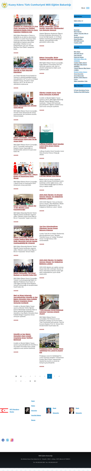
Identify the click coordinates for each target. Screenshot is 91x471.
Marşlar (33, 420)
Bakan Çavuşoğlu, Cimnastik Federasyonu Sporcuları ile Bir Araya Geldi (25, 139)
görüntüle (16, 52)
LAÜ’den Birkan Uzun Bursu (50, 176)
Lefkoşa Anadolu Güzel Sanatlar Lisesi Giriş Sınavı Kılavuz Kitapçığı (51, 146)
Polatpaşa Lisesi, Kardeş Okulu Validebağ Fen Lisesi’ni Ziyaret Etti (51, 350)
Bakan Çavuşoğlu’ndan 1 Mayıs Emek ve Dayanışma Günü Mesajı (26, 176)
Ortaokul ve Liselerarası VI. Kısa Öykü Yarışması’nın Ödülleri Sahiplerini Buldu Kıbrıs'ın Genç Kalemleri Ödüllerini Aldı (26, 29)
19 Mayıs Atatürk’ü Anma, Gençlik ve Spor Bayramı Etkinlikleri (23, 70)
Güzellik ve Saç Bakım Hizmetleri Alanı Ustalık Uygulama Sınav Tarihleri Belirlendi (23, 337)
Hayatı (33, 401)
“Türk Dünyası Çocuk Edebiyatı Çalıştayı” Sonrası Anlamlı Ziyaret (51, 312)
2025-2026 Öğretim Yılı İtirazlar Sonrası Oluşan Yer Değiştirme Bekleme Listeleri (51, 196)
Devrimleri (34, 410)
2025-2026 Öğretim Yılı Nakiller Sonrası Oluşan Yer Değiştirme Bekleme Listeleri (51, 262)
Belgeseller (56, 413)
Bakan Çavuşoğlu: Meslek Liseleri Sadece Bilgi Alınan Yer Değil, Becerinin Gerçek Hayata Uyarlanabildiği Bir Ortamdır (25, 240)
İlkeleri (33, 405)
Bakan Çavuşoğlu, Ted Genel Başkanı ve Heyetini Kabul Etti (25, 274)
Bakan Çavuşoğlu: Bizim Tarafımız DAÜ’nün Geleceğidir (51, 58)
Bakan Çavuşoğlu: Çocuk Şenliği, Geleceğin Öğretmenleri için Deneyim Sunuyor (51, 28)
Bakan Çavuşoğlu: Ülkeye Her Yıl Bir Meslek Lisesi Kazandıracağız (25, 207)
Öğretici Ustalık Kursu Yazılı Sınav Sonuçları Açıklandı (50, 93)
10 (21, 381)
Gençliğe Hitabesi (36, 415)
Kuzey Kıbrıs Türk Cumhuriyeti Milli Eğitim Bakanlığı (40, 4)
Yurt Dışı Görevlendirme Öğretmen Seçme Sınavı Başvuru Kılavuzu (48, 228)
